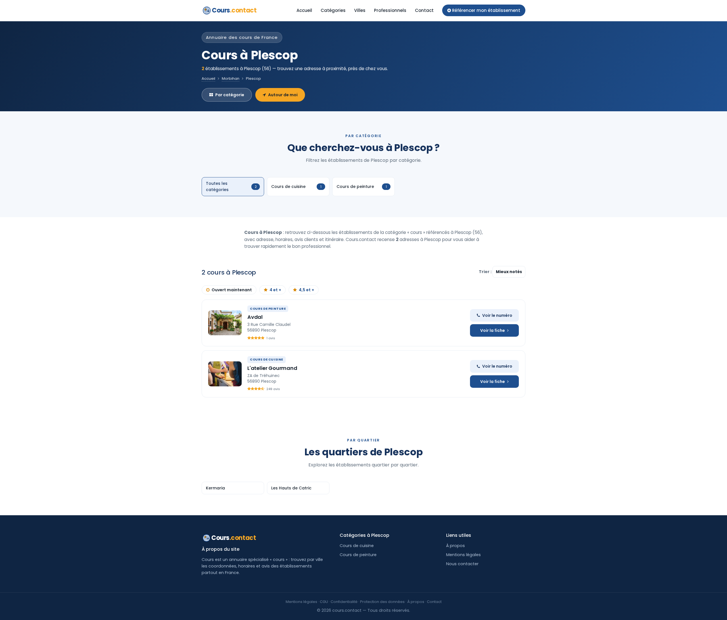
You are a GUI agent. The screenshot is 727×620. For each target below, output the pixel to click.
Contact (424, 10)
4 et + (275, 290)
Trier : (485, 272)
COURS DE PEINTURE (268, 308)
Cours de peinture (358, 555)
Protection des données (382, 601)
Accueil (304, 10)
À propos (455, 545)
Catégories (333, 10)
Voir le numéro (497, 315)
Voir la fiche (492, 330)
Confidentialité (344, 601)
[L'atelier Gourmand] (225, 373)
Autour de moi (283, 95)
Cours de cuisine (357, 545)
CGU (324, 601)
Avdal (255, 317)
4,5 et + (306, 290)
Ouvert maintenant (232, 290)
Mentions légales (463, 555)
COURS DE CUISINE (266, 359)
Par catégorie (229, 95)
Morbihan (230, 78)
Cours (234, 10)
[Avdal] (225, 322)
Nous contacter (462, 564)
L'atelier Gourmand (272, 368)
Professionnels (390, 10)
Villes (359, 10)
